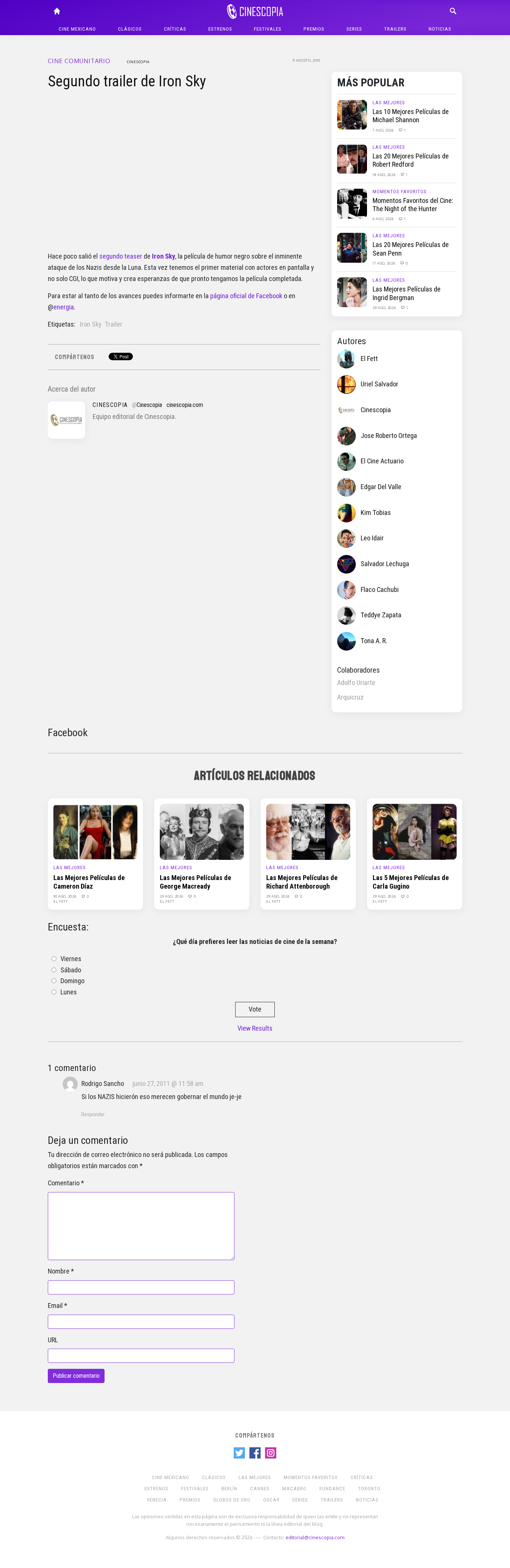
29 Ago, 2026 (385, 307)
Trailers (395, 29)
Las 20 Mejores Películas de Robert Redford (411, 160)
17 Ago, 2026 (384, 263)
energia (63, 307)
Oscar (271, 1500)
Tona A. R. (374, 641)
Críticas (175, 29)
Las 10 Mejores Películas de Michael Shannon (411, 116)
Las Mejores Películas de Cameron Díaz (89, 882)
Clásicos (130, 29)
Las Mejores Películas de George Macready (195, 882)
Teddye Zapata (381, 615)
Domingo (72, 981)
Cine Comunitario (79, 61)
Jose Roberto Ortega (389, 436)
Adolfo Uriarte (356, 683)
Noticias (440, 29)
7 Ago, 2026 (384, 130)
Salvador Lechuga (385, 564)
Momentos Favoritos (400, 191)
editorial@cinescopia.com (315, 1537)
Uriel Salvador (379, 384)
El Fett (369, 359)
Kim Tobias (376, 513)
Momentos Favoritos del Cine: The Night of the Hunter (413, 205)
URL (53, 1340)
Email (55, 1306)
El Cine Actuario (382, 461)
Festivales (268, 29)
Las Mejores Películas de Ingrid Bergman (407, 293)
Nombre (58, 1271)
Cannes (260, 1488)
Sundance (332, 1488)
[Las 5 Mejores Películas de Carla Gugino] (415, 831)
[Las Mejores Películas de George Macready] (202, 831)
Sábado (70, 970)
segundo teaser (120, 256)
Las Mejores (389, 102)
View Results (255, 1028)
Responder (93, 1114)
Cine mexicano (77, 29)
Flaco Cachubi (380, 590)
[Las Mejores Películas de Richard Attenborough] (308, 831)
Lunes (68, 992)
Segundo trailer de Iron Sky (127, 81)
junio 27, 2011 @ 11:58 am (168, 1084)
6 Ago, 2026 (384, 218)
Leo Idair (372, 538)
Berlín (229, 1488)
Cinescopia (138, 61)
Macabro (294, 1488)
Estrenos (220, 29)
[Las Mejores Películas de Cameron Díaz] (95, 831)
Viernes (70, 959)
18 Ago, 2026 (385, 174)
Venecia (157, 1500)
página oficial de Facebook (246, 296)
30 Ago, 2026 (65, 896)
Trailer (113, 324)
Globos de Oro (232, 1500)
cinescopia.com (185, 404)
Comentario (64, 1183)
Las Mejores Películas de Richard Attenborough (302, 882)
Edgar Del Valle (381, 487)
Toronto (369, 1488)
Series (354, 29)
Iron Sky (91, 324)
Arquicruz (350, 697)
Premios (314, 29)
